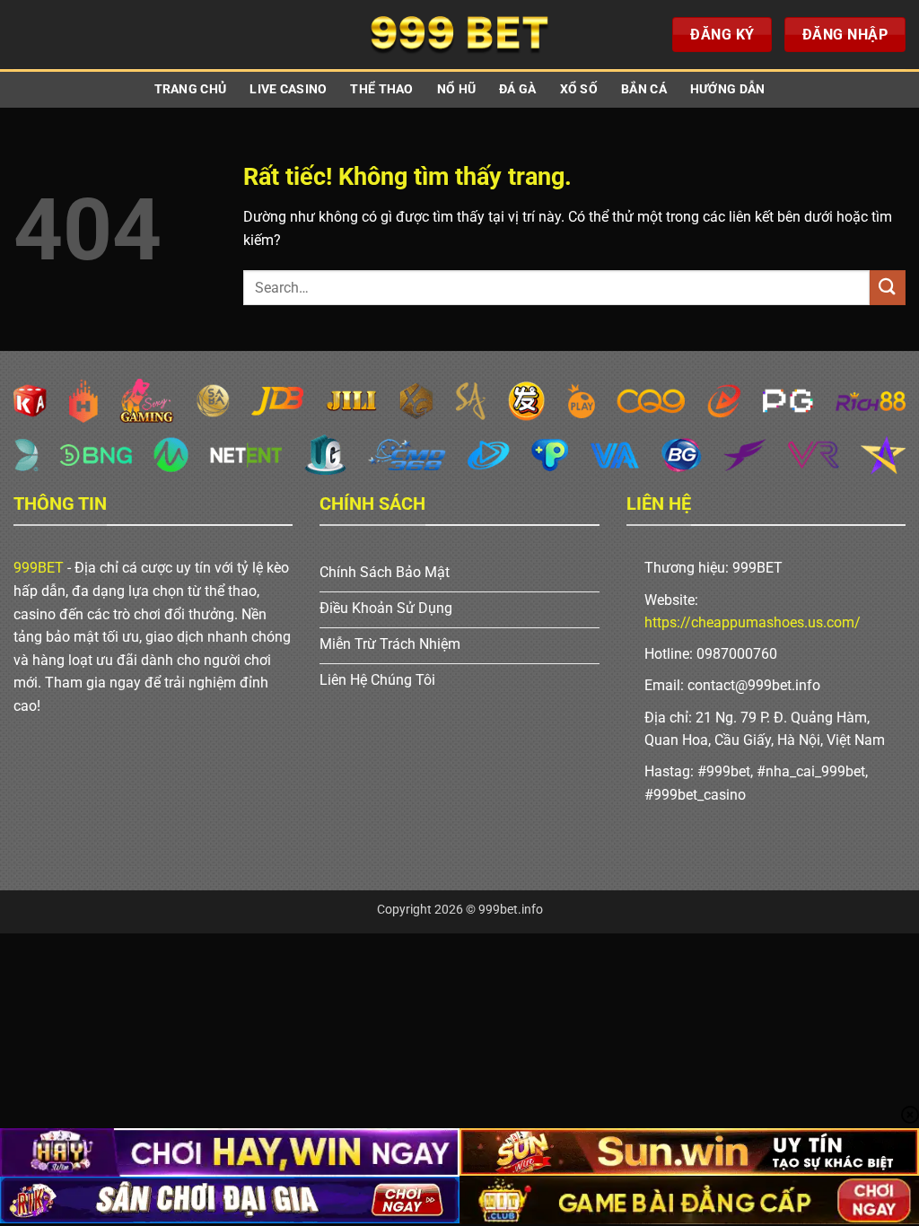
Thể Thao (381, 89)
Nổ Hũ (456, 89)
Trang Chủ (190, 89)
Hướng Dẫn (728, 89)
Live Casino (288, 89)
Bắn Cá (644, 89)
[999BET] (459, 34)
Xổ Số (579, 89)
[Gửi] (888, 287)
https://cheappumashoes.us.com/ (752, 622)
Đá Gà (517, 89)
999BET (38, 567)
